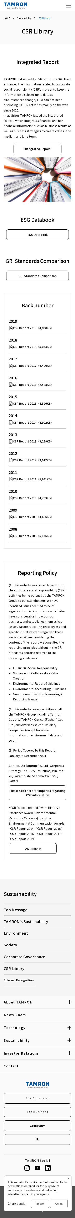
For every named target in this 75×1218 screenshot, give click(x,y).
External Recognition (19, 980)
